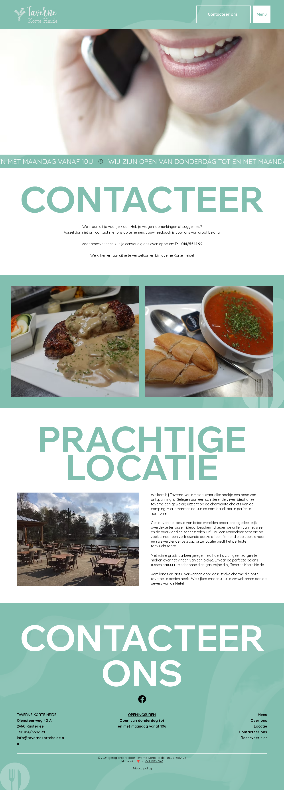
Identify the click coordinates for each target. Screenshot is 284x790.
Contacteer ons (253, 732)
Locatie (260, 726)
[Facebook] (142, 699)
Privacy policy (142, 768)
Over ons (259, 720)
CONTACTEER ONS (142, 655)
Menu (262, 714)
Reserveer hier (254, 738)
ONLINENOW (154, 761)
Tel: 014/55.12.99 (189, 244)
